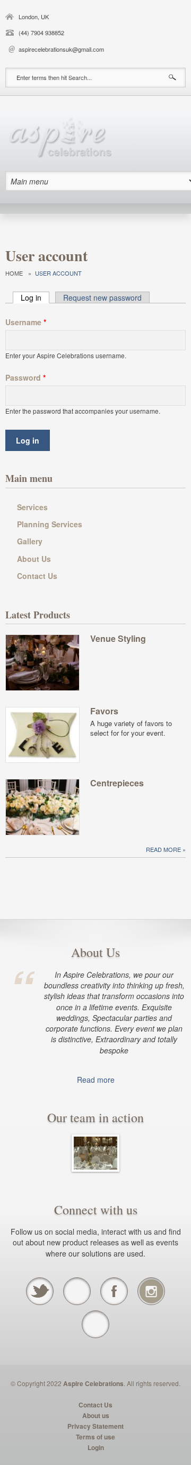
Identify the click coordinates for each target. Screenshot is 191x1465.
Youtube (77, 1291)
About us (95, 1416)
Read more (164, 849)
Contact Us (37, 575)
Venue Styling (118, 639)
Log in (35, 297)
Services (32, 507)
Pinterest (95, 1324)
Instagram (151, 1291)
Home (14, 273)
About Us (34, 558)
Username (25, 322)
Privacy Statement (95, 1426)
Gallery (29, 541)
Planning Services (49, 524)
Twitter (40, 1291)
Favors (104, 711)
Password (25, 377)
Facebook (114, 1291)
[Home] (58, 136)
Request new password (102, 297)
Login (96, 1448)
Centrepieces (117, 783)
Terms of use (95, 1437)
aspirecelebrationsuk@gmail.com (61, 49)
